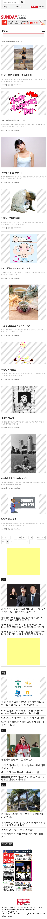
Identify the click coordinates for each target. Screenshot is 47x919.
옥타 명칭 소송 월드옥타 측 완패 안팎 (20, 772)
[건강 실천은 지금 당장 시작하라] (23, 248)
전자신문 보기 (7, 844)
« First (4, 537)
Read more (17, 85)
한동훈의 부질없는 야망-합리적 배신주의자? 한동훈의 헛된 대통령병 (22, 619)
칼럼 (7, 42)
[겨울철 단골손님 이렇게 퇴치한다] (23, 302)
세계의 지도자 (7, 418)
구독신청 (39, 907)
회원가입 (41, 7)
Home (3, 42)
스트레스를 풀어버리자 (11, 172)
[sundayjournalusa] (13, 17)
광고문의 (12, 907)
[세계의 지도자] (23, 399)
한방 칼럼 (10, 85)
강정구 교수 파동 (9, 519)
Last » (27, 542)
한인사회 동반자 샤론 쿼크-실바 (17, 759)
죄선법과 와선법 (8, 369)
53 (15, 542)
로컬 (3, 785)
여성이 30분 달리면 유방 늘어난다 (16, 75)
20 (20, 537)
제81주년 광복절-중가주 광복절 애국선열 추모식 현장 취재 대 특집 (23, 824)
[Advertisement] (23, 561)
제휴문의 (32, 907)
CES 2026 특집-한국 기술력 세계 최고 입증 (22, 717)
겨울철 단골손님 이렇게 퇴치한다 (16, 325)
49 (31, 537)
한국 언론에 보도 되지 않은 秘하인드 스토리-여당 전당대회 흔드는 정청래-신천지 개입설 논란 (22, 627)
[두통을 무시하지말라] (23, 201)
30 (24, 537)
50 (3, 542)
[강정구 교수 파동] (23, 504)
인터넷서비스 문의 (22, 907)
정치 (3, 580)
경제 (3, 673)
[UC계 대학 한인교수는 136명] (23, 453)
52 (11, 542)
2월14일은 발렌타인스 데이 (13, 120)
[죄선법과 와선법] (23, 353)
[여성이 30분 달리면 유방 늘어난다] (23, 57)
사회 (3, 730)
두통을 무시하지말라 (10, 218)
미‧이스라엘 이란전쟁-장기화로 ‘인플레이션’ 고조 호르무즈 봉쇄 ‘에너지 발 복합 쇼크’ (22, 713)
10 (15, 537)
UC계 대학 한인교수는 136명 (14, 478)
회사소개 (5, 907)
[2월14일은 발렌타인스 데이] (23, 103)
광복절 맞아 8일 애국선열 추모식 (17, 829)
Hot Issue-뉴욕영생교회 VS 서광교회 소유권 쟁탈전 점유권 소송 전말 (23, 778)
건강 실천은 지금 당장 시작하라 (15, 268)
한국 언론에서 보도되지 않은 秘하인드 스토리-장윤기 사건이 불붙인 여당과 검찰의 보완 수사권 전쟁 (23, 634)
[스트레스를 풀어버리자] (23, 152)
